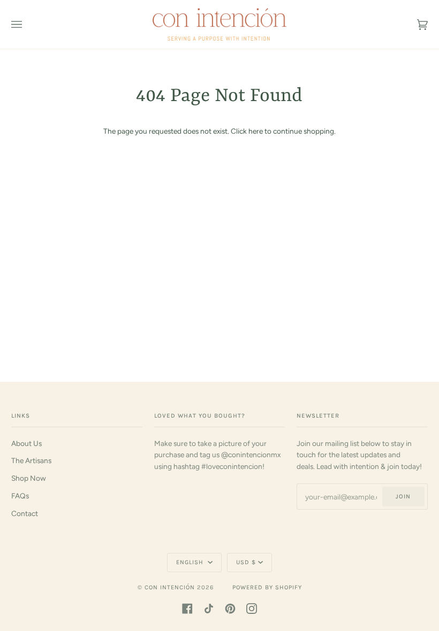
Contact (24, 513)
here (255, 131)
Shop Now (28, 478)
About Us (26, 443)
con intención (170, 587)
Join (403, 496)
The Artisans (31, 460)
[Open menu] (27, 24)
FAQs (20, 495)
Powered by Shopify (267, 587)
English (191, 562)
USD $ (246, 562)
